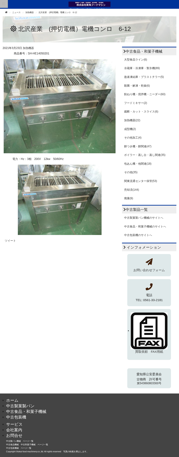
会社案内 (14, 430)
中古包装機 (16, 417)
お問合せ (14, 435)
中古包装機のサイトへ (138, 235)
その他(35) (130, 172)
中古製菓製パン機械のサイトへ (143, 217)
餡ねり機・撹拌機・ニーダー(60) (144, 94)
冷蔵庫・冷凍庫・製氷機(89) (142, 68)
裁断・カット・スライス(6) (141, 111)
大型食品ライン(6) (135, 59)
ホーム (12, 400)
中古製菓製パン (20, 406)
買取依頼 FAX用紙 (149, 351)
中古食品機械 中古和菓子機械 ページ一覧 (27, 444)
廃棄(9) (128, 198)
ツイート (10, 240)
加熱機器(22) (132, 120)
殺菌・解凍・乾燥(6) (137, 85)
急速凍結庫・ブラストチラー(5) (144, 76)
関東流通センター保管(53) (140, 181)
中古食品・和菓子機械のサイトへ (145, 226)
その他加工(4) (132, 137)
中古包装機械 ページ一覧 (18, 448)
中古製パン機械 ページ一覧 (19, 441)
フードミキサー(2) (135, 102)
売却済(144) (131, 189)
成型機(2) (130, 129)
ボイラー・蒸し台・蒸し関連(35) (144, 154)
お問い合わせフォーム (149, 270)
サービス (14, 424)
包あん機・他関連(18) (137, 163)
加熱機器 (29, 12)
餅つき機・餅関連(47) (137, 146)
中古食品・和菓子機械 (26, 411)
